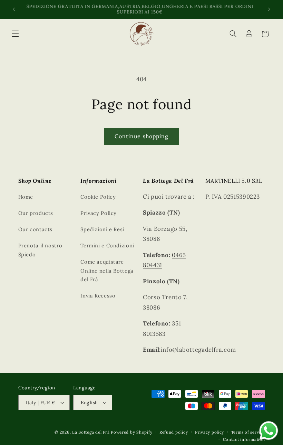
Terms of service (248, 432)
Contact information (244, 439)
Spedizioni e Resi (102, 229)
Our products (35, 213)
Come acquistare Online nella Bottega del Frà (107, 270)
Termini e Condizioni (107, 245)
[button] (15, 34)
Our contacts (35, 229)
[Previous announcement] (13, 9)
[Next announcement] (269, 9)
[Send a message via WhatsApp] (269, 431)
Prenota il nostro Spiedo (40, 250)
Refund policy (173, 432)
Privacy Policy (98, 213)
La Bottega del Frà (91, 432)
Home (25, 196)
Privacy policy (209, 432)
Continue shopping (141, 136)
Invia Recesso (97, 295)
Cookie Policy (98, 196)
